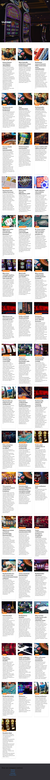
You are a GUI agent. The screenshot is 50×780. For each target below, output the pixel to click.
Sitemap (13, 769)
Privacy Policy (12, 774)
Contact (13, 771)
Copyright (12, 773)
